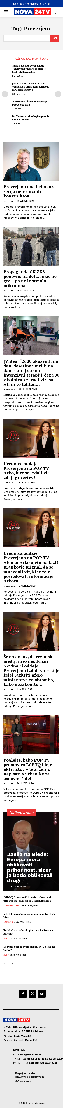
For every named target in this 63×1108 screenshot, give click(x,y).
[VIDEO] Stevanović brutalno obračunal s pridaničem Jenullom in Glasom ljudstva (30, 86)
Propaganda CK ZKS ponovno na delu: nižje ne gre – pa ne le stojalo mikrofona (30, 278)
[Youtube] (42, 994)
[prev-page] (5, 94)
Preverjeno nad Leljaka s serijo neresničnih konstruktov (29, 191)
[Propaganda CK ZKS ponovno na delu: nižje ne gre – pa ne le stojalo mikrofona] (31, 246)
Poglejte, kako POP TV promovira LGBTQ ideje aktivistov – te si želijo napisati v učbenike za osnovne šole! (28, 769)
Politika (8, 201)
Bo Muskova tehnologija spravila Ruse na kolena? (30, 117)
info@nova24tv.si (30, 1054)
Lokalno (8, 922)
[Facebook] (23, 994)
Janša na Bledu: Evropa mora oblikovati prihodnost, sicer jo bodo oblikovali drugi (29, 69)
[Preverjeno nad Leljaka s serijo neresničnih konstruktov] (31, 161)
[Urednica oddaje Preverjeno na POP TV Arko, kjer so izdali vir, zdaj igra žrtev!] (31, 438)
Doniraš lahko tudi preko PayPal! (31, 3)
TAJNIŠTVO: (20, 1059)
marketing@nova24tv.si (43, 1063)
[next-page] (58, 94)
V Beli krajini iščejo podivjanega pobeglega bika (29, 103)
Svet (6, 938)
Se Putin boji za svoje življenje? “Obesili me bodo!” (29, 948)
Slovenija (10, 389)
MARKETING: (21, 1063)
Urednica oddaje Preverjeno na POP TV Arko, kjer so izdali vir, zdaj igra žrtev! (27, 470)
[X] (32, 994)
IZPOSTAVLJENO (12, 905)
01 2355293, (34, 1059)
